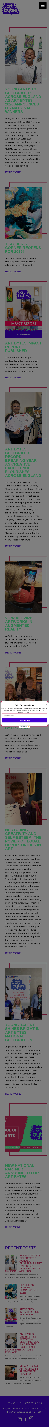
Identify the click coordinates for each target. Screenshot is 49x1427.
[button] (24, 705)
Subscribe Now (24, 720)
